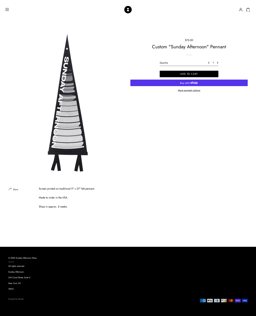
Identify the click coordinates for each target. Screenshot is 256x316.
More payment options (189, 90)
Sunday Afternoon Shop (26, 257)
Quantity (164, 62)
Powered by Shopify (16, 299)
